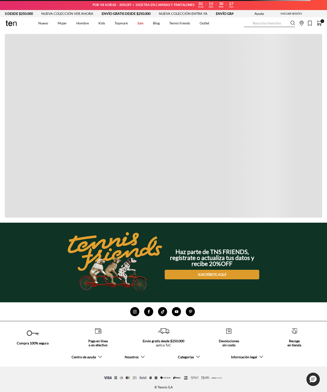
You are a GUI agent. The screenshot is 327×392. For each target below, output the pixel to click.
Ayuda (259, 13)
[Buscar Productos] (247, 23)
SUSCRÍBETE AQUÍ (212, 274)
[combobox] (269, 23)
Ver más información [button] (244, 32)
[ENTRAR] (282, 13)
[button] (313, 379)
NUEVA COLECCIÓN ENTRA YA (176, 13)
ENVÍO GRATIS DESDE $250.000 (118, 13)
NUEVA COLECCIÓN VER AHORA (60, 13)
